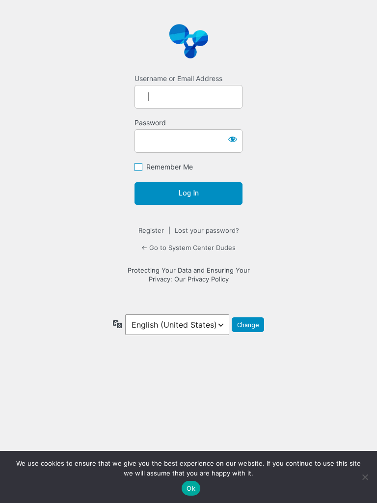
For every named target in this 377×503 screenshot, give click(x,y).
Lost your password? (207, 230)
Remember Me (169, 167)
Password (150, 122)
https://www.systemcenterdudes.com (188, 40)
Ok (191, 488)
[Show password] (232, 139)
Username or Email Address (178, 78)
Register (151, 230)
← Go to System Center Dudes (188, 248)
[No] (365, 477)
